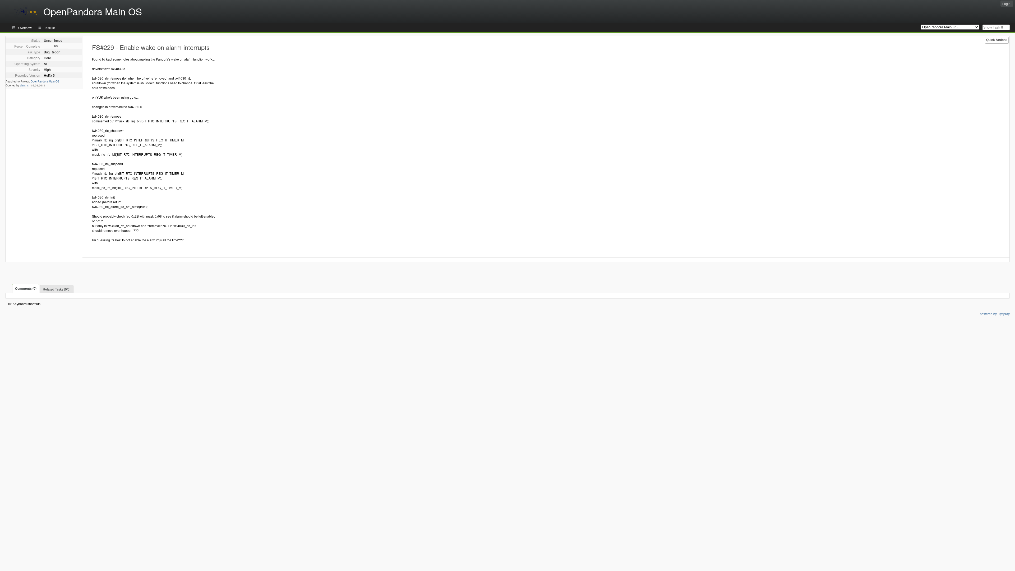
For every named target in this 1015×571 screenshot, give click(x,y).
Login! (1006, 3)
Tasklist (49, 27)
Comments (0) (25, 288)
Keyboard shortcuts (26, 303)
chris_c (24, 85)
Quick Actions (996, 40)
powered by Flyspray (995, 313)
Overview (25, 27)
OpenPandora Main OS (45, 81)
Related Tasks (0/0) (57, 289)
